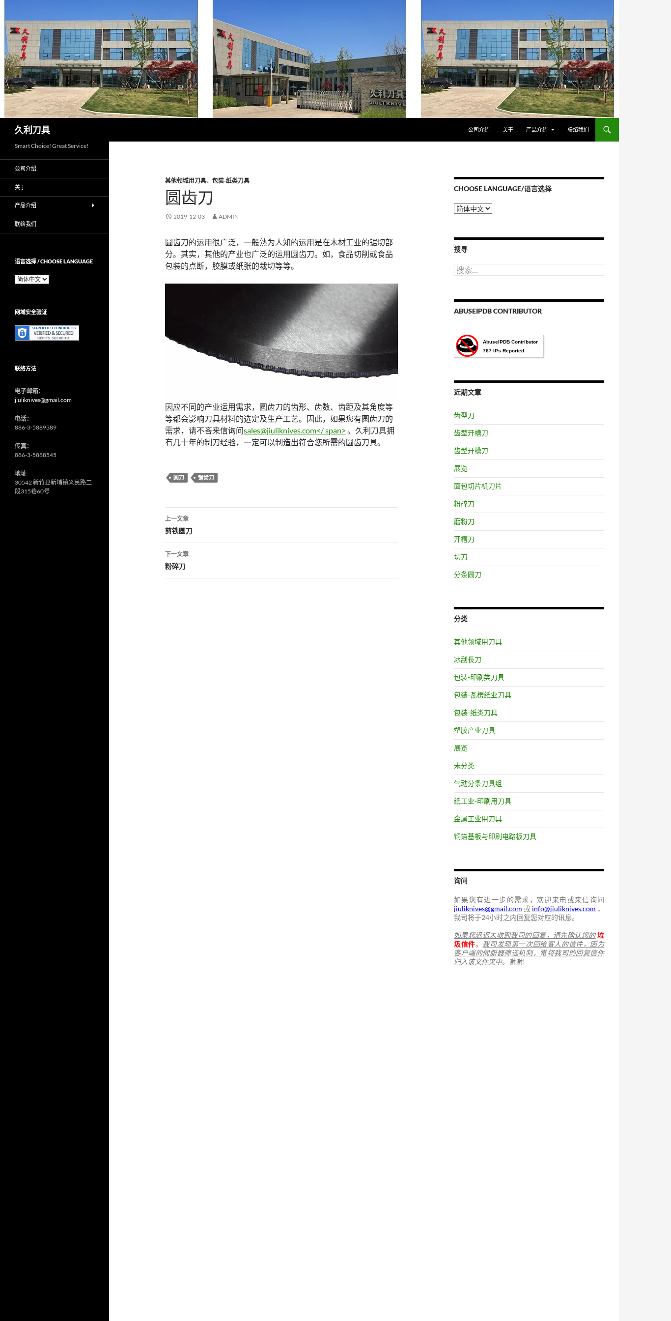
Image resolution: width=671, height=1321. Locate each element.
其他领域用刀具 (185, 180)
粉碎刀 (177, 560)
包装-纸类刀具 (231, 180)
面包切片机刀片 (478, 486)
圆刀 (178, 477)
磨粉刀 (464, 521)
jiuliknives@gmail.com (43, 399)
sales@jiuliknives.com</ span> (295, 430)
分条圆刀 (467, 574)
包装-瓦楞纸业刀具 (482, 694)
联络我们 (578, 129)
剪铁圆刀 (179, 525)
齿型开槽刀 (471, 433)
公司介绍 (479, 129)
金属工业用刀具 (478, 818)
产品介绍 (537, 129)
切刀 (461, 556)
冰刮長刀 (467, 659)
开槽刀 (464, 539)
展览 (461, 468)
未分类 (464, 765)
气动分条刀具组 (478, 783)
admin (229, 216)
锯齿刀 (206, 477)
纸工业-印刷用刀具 (482, 801)
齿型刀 (464, 415)
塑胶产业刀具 (474, 730)
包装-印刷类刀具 (479, 677)
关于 (508, 129)
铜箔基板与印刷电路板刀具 (495, 836)
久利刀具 (32, 129)
